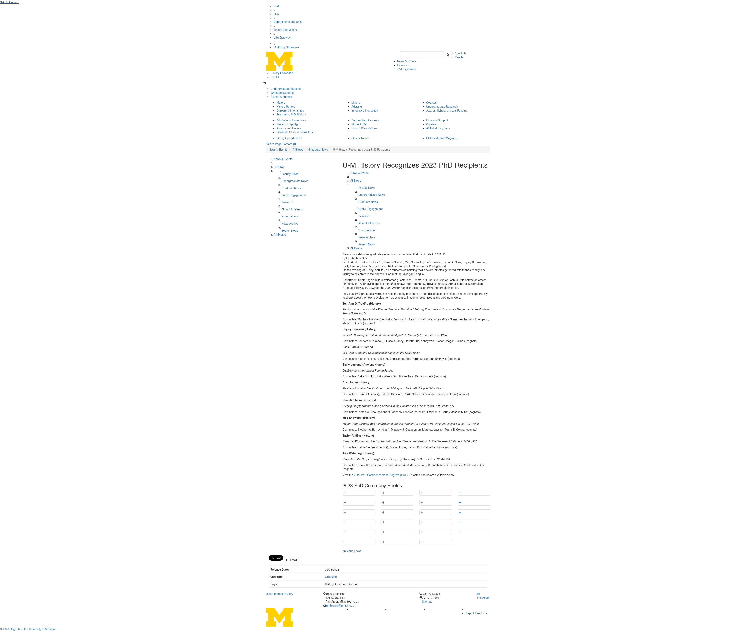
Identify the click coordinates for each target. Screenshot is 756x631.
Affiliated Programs (438, 128)
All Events (280, 234)
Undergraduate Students (286, 89)
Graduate (331, 577)
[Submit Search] (448, 54)
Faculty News (290, 174)
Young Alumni (290, 216)
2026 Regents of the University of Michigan (29, 629)
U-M (276, 6)
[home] (294, 144)
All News (298, 149)
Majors (281, 102)
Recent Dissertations (364, 128)
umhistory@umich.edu (340, 605)
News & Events (406, 61)
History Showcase (287, 47)
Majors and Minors (285, 30)
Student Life (358, 124)
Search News (290, 230)
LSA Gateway (282, 37)
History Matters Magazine (442, 138)
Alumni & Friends (281, 97)
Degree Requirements (365, 120)
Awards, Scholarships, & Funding (446, 110)
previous (348, 551)
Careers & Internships (290, 110)
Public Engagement (294, 195)
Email (293, 560)
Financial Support (437, 120)
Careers (431, 124)
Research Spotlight (288, 124)
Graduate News (318, 149)
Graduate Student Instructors (295, 132)
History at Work (406, 69)
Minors (355, 102)
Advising (356, 106)
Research (403, 65)
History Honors (286, 106)
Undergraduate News (295, 181)
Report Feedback (476, 613)
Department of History (279, 594)
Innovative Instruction (364, 110)
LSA (276, 14)
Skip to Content (9, 2)
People (459, 57)
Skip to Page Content (279, 144)
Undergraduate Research (442, 106)
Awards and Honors (289, 128)
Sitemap (427, 601)
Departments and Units (288, 22)
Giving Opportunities (289, 138)
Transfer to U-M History (291, 114)
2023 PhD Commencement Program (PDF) (381, 475)
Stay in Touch (359, 138)
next (358, 551)
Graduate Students (282, 93)
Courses (431, 102)
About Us (460, 53)
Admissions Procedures (291, 120)
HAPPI (275, 77)
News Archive (290, 223)
